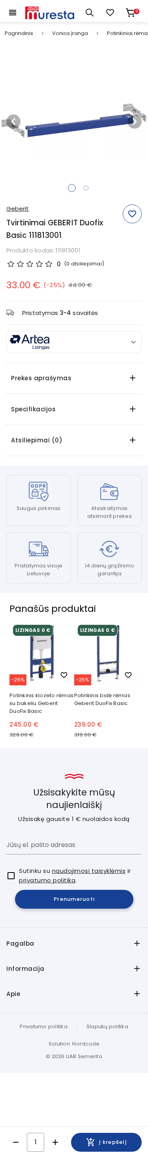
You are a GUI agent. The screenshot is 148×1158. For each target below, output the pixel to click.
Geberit (17, 208)
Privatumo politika (43, 1026)
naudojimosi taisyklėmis (89, 871)
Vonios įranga (70, 33)
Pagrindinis (19, 33)
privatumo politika (47, 880)
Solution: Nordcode (74, 1044)
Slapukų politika (107, 1026)
